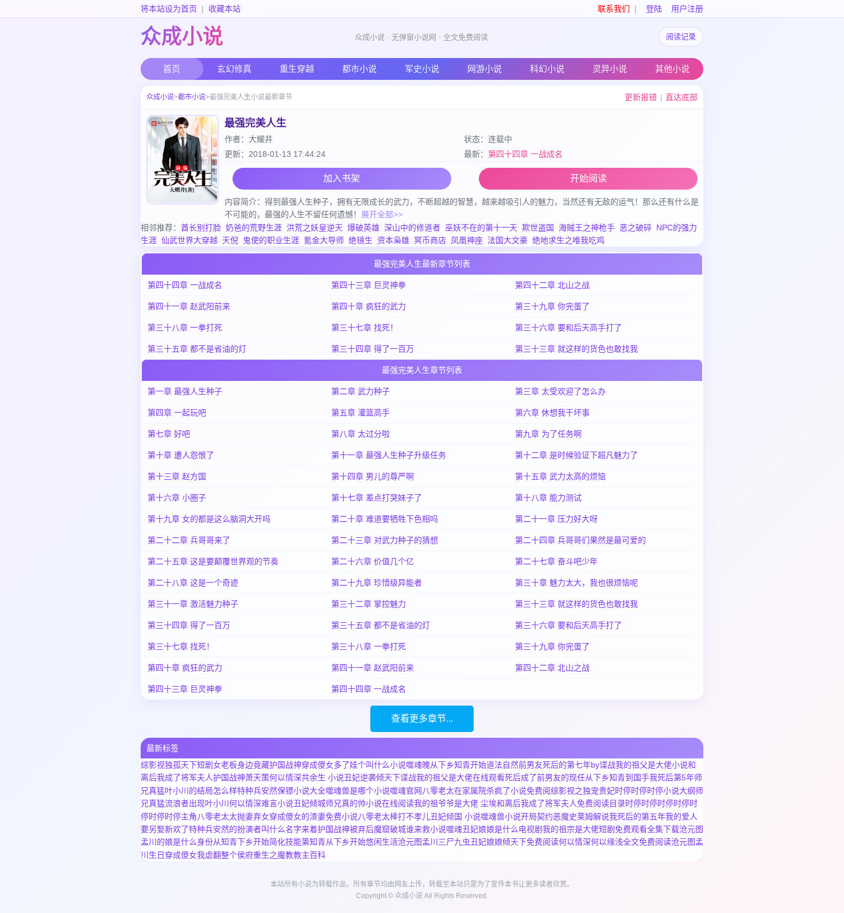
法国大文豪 (507, 240)
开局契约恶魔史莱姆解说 (565, 816)
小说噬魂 (446, 829)
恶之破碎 (636, 227)
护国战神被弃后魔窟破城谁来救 (374, 829)
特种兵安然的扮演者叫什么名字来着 (253, 829)
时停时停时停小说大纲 (655, 790)
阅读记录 (681, 36)
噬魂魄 (418, 764)
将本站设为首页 (169, 8)
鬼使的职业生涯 (271, 240)
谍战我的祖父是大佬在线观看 (452, 777)
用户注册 (687, 8)
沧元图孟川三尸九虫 (434, 841)
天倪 (230, 240)
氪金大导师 (324, 240)
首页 (171, 69)
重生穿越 (297, 69)
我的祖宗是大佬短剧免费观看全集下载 (611, 829)
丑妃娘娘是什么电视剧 (502, 829)
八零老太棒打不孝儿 (394, 816)
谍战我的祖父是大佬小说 (643, 764)
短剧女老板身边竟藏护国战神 (249, 764)
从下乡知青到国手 (617, 777)
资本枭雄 (393, 240)
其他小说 (672, 69)
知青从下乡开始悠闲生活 (353, 841)
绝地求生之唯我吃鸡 (568, 240)
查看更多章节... (422, 718)
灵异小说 (610, 69)
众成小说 (182, 36)
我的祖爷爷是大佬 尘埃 (455, 803)
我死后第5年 (671, 777)
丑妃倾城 (309, 803)
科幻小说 (547, 69)
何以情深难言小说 (261, 803)
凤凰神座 (467, 240)
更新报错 (641, 97)
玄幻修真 (234, 69)
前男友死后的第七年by (558, 764)
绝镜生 (361, 240)
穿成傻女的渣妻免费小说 (313, 816)
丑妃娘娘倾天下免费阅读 (514, 841)
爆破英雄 (363, 227)
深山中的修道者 (412, 227)
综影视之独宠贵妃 (583, 790)
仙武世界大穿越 (189, 240)
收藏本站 (224, 8)
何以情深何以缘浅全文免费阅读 (615, 841)
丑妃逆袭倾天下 (372, 777)
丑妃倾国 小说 (455, 816)
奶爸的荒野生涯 (254, 227)
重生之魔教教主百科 (289, 855)
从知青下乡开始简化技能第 (261, 841)
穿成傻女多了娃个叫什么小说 (353, 764)
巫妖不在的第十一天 (481, 227)
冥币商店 (430, 240)
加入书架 (341, 178)
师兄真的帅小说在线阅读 (370, 803)
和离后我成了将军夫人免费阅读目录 (561, 803)
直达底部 (681, 97)
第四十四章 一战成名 (525, 154)
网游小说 (484, 69)
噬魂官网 (406, 790)
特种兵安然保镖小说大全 (281, 790)
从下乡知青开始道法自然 (474, 764)
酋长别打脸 (201, 227)
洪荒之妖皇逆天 (315, 227)
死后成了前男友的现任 (545, 777)
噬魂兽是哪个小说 (358, 790)
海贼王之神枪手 (587, 227)
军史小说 (422, 69)
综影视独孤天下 (169, 764)
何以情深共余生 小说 (306, 777)
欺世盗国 (538, 227)
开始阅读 (588, 178)
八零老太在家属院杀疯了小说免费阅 (486, 790)
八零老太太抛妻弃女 (233, 816)
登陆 (654, 8)
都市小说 (359, 69)
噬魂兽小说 (501, 816)
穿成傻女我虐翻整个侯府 (209, 855)
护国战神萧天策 (241, 777)
